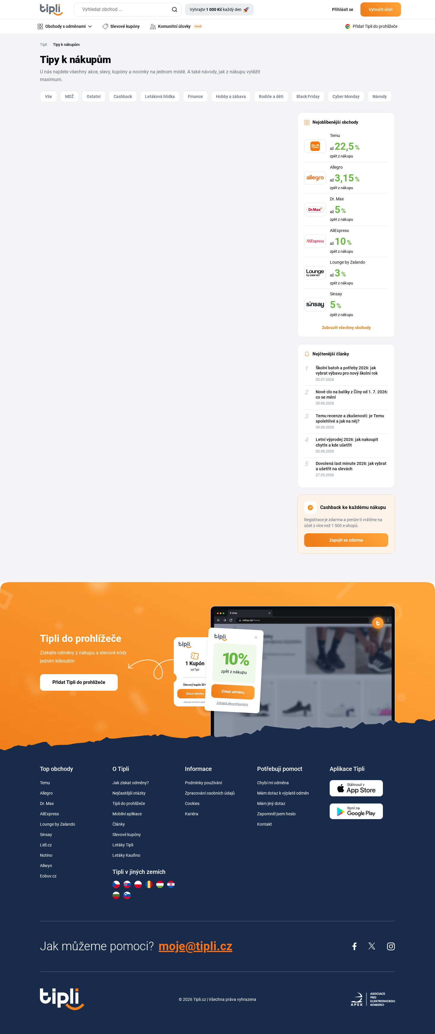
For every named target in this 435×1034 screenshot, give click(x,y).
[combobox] (127, 10)
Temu (45, 782)
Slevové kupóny (126, 834)
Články (118, 824)
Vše (48, 96)
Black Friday (308, 96)
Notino (46, 855)
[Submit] (174, 10)
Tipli (43, 44)
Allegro (46, 793)
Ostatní (94, 96)
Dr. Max (47, 803)
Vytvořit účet (381, 9)
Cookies (192, 803)
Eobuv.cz (48, 876)
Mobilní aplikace (127, 813)
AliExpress (49, 813)
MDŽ (69, 96)
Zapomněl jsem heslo (276, 813)
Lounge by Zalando (57, 824)
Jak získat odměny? (130, 782)
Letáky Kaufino (126, 855)
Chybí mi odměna (273, 782)
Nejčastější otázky (129, 793)
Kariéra (191, 813)
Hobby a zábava (231, 96)
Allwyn (46, 865)
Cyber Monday (346, 96)
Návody (380, 96)
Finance (195, 96)
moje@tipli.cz (195, 946)
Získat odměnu (233, 692)
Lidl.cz (46, 845)
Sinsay (46, 834)
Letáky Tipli (122, 845)
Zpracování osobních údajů (210, 793)
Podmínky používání (203, 782)
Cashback (123, 96)
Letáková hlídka (160, 96)
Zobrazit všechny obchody (346, 327)
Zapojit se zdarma (346, 540)
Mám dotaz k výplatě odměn (283, 793)
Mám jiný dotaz (271, 803)
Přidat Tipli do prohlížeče (78, 682)
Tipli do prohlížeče (128, 803)
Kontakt (264, 824)
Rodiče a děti (271, 96)
